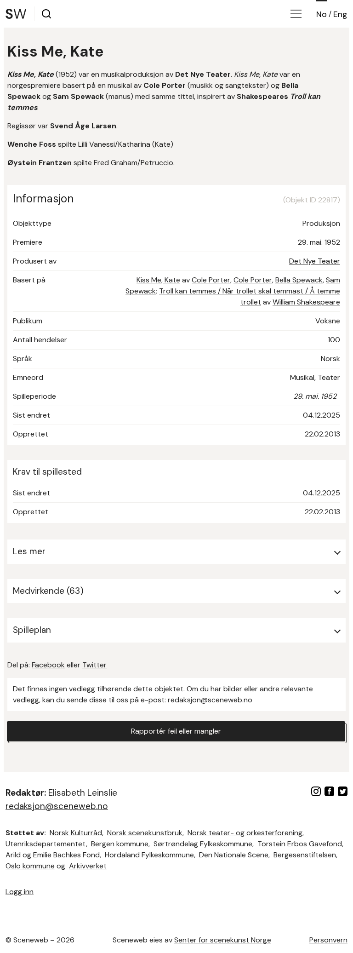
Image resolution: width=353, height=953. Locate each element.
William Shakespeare (306, 302)
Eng (340, 14)
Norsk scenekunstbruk (144, 833)
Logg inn (20, 891)
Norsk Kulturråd (76, 833)
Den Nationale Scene (233, 855)
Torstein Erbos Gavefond (299, 844)
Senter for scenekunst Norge (222, 940)
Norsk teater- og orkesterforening (245, 833)
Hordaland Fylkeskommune (149, 855)
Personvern (328, 940)
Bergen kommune (119, 844)
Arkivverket (88, 866)
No (321, 14)
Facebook (48, 665)
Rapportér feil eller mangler (176, 731)
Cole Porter (211, 280)
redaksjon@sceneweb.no (210, 700)
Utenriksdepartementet (46, 844)
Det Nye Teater (314, 261)
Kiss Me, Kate (158, 280)
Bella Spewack (299, 280)
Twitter (94, 665)
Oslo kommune (30, 866)
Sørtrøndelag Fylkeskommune (203, 844)
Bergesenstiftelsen (304, 855)
